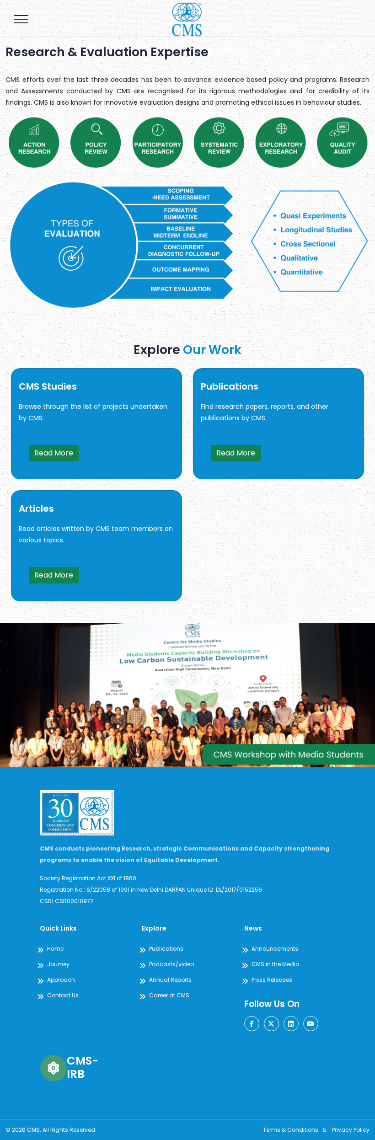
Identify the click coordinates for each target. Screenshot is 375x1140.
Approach (61, 980)
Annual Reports (170, 980)
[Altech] (187, 18)
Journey (58, 964)
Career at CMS (169, 995)
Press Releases (272, 980)
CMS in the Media (276, 964)
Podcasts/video (171, 964)
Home (55, 949)
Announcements (275, 949)
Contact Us (63, 995)
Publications (166, 949)
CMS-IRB (82, 1067)
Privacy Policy (351, 1130)
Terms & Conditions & (297, 1130)
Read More (53, 453)
